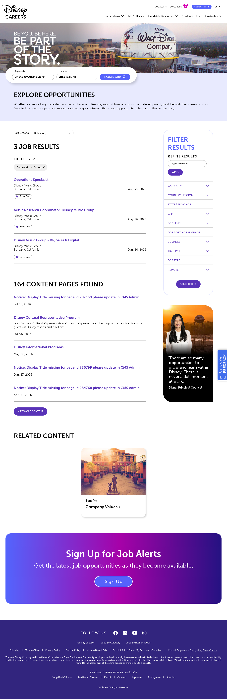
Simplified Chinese (62, 677)
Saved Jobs (176, 7)
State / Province (179, 204)
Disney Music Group (29, 167)
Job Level (174, 223)
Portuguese (154, 677)
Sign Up (113, 581)
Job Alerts (161, 7)
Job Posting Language (184, 232)
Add (175, 172)
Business (174, 241)
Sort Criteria (21, 132)
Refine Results (182, 156)
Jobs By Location (85, 642)
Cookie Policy (73, 650)
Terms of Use (32, 650)
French (108, 677)
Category (175, 185)
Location (63, 71)
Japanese (137, 677)
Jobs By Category (110, 642)
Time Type (174, 251)
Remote (173, 269)
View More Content (30, 411)
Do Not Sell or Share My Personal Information (137, 650)
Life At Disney (136, 16)
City (171, 213)
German (121, 677)
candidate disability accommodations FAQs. (153, 660)
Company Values (101, 506)
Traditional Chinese (88, 677)
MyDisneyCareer (208, 650)
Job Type (174, 260)
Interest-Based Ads (96, 650)
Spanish (170, 677)
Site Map (14, 650)
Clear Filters (188, 284)
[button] (23, 196)
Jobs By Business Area (138, 642)
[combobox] (77, 77)
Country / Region (180, 195)
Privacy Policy (52, 650)
